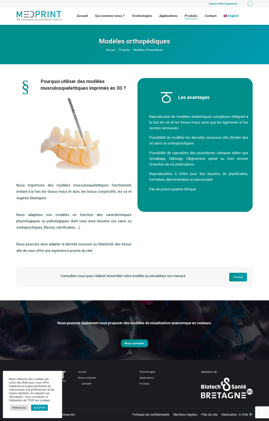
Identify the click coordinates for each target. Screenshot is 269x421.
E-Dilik (244, 414)
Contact (238, 277)
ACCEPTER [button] (39, 407)
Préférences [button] (19, 407)
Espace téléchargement (223, 3)
